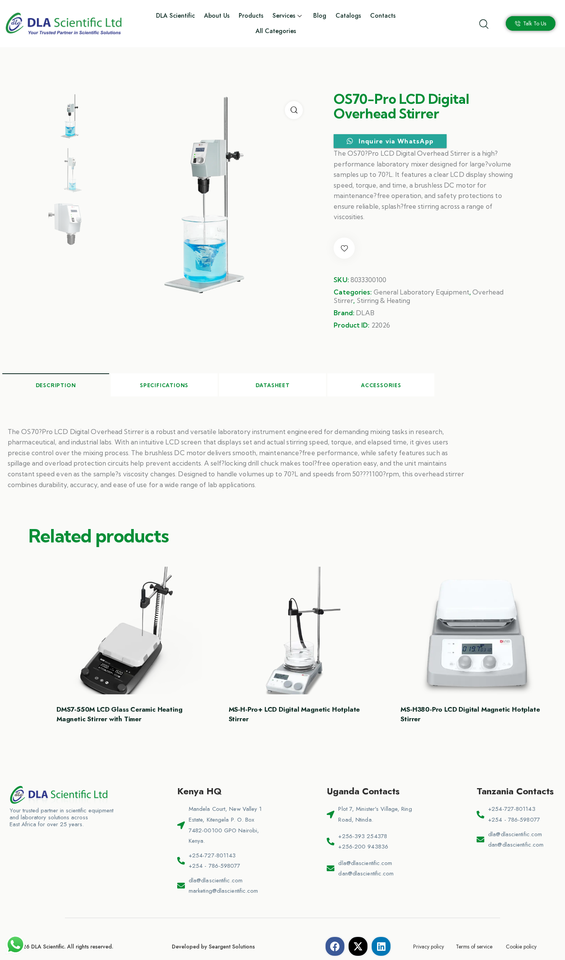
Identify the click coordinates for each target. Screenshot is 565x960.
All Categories (276, 31)
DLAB (365, 313)
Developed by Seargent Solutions (213, 946)
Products (251, 15)
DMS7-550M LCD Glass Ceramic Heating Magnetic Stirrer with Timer (119, 714)
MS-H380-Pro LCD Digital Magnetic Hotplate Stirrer (470, 714)
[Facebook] (335, 946)
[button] (294, 110)
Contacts (383, 15)
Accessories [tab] (381, 385)
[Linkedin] (381, 946)
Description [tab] (56, 385)
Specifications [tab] (164, 385)
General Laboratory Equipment (421, 292)
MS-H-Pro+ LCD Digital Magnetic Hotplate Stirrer (294, 714)
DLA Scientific (175, 15)
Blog (319, 15)
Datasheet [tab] (273, 385)
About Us (216, 15)
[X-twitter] (358, 946)
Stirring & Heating (383, 300)
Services (284, 15)
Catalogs (348, 15)
